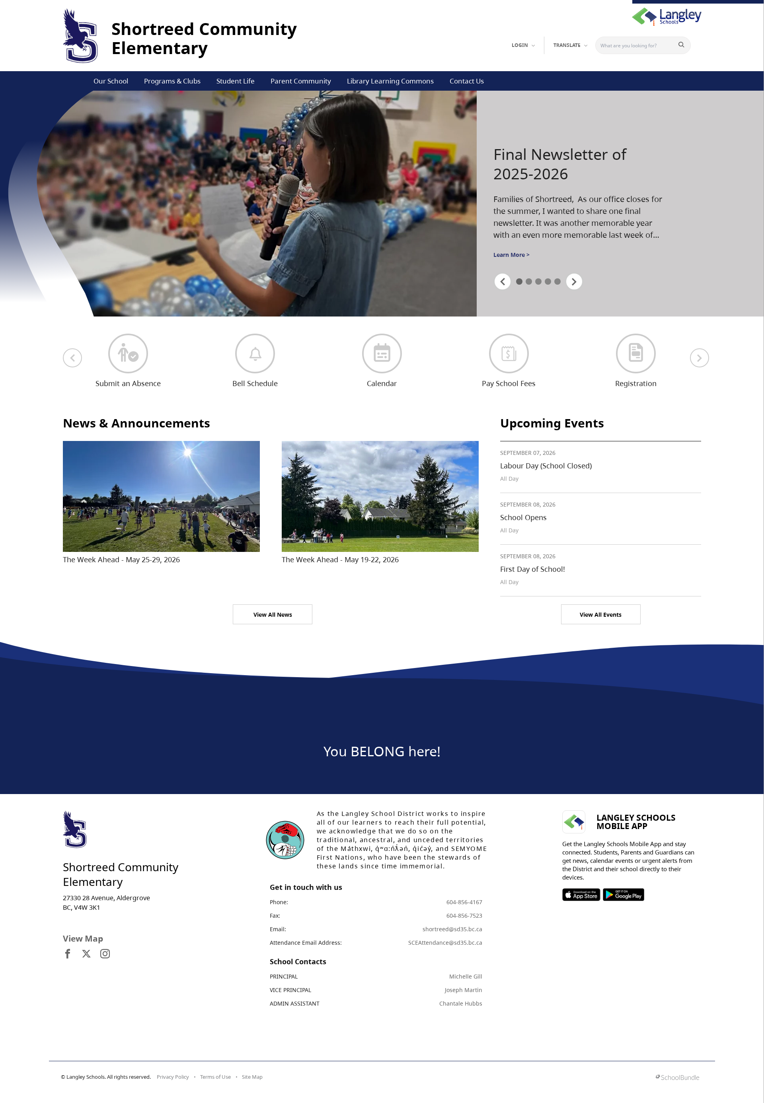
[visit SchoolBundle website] (677, 1078)
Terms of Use (215, 1076)
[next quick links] (699, 357)
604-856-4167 (464, 902)
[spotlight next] (574, 281)
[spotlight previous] (502, 281)
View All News (272, 614)
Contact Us (467, 80)
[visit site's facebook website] (67, 954)
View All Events (601, 614)
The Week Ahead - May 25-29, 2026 (121, 559)
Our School (111, 80)
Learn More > (511, 254)
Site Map (252, 1076)
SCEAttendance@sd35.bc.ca (445, 942)
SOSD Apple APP (581, 894)
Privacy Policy (173, 1076)
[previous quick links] (72, 357)
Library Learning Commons (390, 80)
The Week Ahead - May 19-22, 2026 (340, 559)
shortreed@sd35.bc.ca (452, 929)
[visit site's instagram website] (105, 954)
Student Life (235, 80)
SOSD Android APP (623, 894)
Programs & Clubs (172, 80)
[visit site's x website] (86, 954)
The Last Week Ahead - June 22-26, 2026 (572, 164)
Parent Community (301, 80)
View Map (83, 938)
